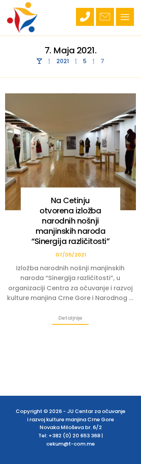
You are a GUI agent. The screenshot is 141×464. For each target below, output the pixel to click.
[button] (125, 17)
